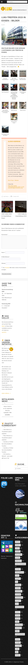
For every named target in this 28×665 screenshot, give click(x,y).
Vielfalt (17, 648)
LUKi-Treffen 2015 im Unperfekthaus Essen (6, 216)
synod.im (4, 332)
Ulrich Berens (14, 141)
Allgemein (18, 545)
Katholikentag (19, 591)
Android (17, 548)
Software (17, 639)
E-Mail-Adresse (5, 256)
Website (17, 180)
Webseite (18, 655)
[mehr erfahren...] (6, 393)
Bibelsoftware (18, 554)
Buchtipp (17, 557)
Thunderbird (18, 645)
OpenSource (18, 627)
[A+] (4, 24)
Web (17, 652)
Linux (17, 603)
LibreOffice (18, 600)
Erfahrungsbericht (19, 572)
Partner (17, 631)
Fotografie (18, 578)
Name (3, 252)
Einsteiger (18, 569)
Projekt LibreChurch (20, 634)
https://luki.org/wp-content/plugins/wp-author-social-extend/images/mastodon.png (16, 186)
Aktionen (17, 541)
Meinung (17, 615)
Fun (16, 581)
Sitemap (3, 556)
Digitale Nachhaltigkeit (20, 564)
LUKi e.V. (18, 612)
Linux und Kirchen (19, 606)
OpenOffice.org (19, 624)
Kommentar (4, 234)
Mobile (17, 621)
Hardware (18, 588)
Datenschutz (9, 556)
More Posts (11, 180)
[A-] (2, 24)
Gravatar (7, 267)
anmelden (7, 414)
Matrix (3, 326)
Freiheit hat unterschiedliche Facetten (7, 444)
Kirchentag (18, 594)
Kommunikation (19, 597)
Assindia (5, 441)
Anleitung (18, 551)
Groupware (18, 584)
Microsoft (18, 618)
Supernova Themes (19, 662)
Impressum (4, 558)
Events (17, 575)
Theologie (18, 642)
